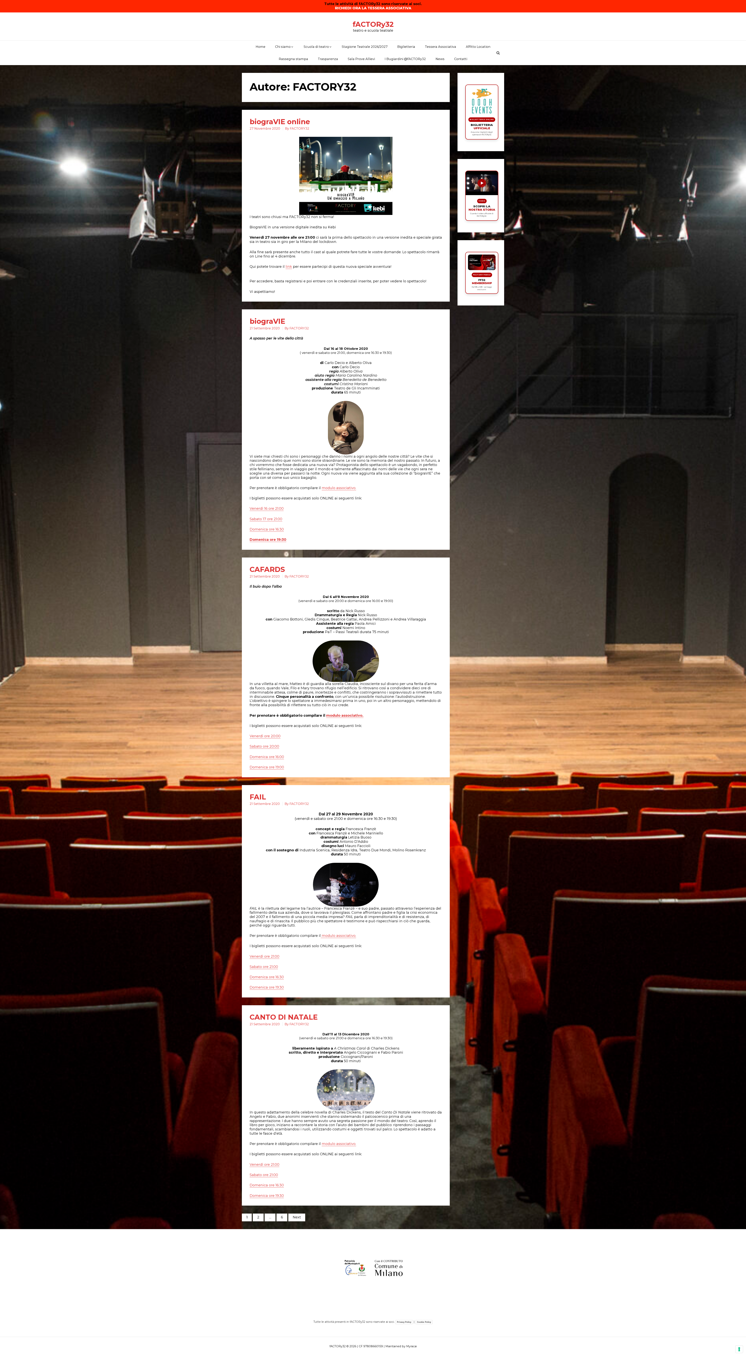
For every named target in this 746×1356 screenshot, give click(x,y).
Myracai (411, 1346)
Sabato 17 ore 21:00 (266, 519)
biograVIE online (280, 121)
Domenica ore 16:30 (267, 529)
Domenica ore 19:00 (267, 767)
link (289, 266)
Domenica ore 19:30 (268, 540)
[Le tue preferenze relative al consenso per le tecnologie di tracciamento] (739, 1349)
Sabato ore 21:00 (264, 967)
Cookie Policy (424, 1322)
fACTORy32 (373, 24)
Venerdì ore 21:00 (264, 956)
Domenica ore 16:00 (267, 757)
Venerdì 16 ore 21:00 (267, 508)
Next (297, 1217)
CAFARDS (267, 569)
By (297, 128)
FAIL (258, 797)
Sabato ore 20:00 (264, 746)
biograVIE (267, 321)
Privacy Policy (404, 1322)
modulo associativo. (339, 488)
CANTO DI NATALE (284, 1017)
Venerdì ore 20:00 (265, 736)
